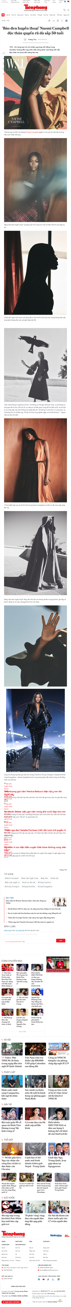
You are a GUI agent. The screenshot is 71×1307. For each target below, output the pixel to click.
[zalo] (54, 1279)
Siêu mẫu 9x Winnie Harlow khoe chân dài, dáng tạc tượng (26, 902)
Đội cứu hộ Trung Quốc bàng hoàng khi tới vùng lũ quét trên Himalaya (44, 1187)
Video (4, 1241)
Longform (5, 1244)
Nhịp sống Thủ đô (34, 1260)
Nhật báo (18, 1241)
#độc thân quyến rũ (12, 882)
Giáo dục (4, 1257)
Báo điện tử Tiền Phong (35, 7)
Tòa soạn (5, 1265)
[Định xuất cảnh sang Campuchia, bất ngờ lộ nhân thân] (12, 1081)
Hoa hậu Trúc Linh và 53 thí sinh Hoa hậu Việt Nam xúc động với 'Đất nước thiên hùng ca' (7, 979)
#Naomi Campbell (11, 878)
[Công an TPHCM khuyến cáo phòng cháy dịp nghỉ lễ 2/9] (58, 1049)
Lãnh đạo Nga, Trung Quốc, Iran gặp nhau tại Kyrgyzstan (57, 1162)
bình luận (62, 21)
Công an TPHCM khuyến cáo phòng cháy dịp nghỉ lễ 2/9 (58, 1060)
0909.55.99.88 (44, 1267)
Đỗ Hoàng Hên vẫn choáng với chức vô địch (7, 1021)
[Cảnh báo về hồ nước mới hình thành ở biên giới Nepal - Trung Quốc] (35, 1149)
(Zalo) (51, 1267)
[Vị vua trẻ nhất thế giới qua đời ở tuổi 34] (26, 1177)
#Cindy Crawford (44, 882)
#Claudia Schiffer (28, 886)
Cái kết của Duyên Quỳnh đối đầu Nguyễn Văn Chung (22, 1022)
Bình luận (4, 69)
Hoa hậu (31, 1257)
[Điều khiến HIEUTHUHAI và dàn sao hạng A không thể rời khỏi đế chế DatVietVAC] (37, 967)
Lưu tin (4, 64)
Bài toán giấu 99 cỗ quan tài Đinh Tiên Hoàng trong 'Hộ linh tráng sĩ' (21, 978)
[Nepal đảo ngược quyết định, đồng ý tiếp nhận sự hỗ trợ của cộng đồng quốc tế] (9, 1177)
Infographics (20, 1244)
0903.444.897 (8, 1278)
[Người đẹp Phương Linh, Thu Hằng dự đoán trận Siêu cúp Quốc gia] (37, 992)
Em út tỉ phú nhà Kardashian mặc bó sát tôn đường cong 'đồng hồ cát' (34, 913)
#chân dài (54, 878)
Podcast (46, 1241)
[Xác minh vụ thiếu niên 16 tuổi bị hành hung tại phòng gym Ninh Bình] (35, 1081)
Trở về (4, 74)
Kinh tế (13, 15)
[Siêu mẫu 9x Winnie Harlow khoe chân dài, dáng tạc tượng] (59, 901)
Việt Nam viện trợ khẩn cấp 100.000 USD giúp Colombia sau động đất (35, 1062)
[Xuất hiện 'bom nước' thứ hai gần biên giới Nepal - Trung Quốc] (62, 1177)
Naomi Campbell (32, 132)
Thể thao (59, 15)
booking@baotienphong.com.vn (49, 1270)
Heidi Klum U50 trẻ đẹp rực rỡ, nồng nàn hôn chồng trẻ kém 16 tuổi (34, 909)
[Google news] (59, 1279)
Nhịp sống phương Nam (50, 1260)
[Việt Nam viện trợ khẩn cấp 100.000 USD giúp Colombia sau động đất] (35, 1049)
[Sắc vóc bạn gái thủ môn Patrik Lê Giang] (22, 992)
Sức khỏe (33, 15)
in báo (58, 21)
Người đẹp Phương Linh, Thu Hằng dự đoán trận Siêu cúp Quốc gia (37, 1001)
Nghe (4, 53)
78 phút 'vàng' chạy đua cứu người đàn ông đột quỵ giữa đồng (35, 1220)
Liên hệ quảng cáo (44, 1265)
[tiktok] (49, 1279)
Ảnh (30, 1241)
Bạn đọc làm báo (12, 1302)
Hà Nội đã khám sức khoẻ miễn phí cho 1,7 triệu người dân (58, 1218)
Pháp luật (52, 15)
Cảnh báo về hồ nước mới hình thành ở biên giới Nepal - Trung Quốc (35, 1162)
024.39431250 (8, 1270)
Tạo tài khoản (19, 930)
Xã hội (8, 15)
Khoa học (18, 1257)
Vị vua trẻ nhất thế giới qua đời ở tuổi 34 (26, 1185)
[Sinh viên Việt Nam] (56, 1236)
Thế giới (39, 15)
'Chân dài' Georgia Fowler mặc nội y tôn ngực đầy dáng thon (31, 918)
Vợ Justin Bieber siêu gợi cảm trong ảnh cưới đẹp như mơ (35, 811)
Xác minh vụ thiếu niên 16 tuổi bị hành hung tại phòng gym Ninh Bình (35, 1094)
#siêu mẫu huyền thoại (29, 878)
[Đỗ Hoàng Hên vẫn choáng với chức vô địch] (7, 1012)
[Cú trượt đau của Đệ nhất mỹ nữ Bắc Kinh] (7, 992)
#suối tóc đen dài (28, 882)
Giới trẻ (46, 15)
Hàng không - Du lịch (8, 1260)
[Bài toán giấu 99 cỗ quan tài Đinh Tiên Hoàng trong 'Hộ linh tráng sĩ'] (22, 967)
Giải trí (6, 21)
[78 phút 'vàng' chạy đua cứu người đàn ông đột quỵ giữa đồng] (35, 1207)
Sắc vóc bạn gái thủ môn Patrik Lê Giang (22, 1000)
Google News (66, 21)
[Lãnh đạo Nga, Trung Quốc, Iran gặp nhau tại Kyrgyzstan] (58, 1149)
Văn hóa (31, 1254)
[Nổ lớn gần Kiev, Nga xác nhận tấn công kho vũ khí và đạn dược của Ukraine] (12, 1149)
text (53, 21)
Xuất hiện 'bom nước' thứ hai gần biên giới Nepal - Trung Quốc (61, 1186)
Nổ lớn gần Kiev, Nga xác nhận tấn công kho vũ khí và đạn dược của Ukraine (11, 1163)
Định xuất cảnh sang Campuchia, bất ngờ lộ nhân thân (10, 1094)
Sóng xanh (20, 15)
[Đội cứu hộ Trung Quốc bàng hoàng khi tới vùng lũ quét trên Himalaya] (44, 1177)
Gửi (61, 940)
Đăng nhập (7, 930)
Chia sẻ (4, 58)
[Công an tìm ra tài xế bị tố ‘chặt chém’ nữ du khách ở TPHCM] (58, 1081)
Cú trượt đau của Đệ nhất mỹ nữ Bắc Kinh (6, 1000)
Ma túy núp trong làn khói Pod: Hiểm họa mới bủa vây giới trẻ (11, 1220)
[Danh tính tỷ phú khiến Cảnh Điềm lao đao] (37, 1012)
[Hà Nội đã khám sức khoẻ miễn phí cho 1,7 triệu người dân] (58, 1207)
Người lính (67, 15)
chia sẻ (49, 21)
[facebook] (65, 1)
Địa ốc (27, 15)
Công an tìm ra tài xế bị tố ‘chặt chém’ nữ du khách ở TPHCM (58, 1094)
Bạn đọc (45, 1257)
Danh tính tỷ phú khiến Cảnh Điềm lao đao (37, 1021)
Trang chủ (3, 14)
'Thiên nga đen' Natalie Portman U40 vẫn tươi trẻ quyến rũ (35, 830)
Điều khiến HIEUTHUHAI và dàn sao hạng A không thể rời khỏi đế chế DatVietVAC (37, 979)
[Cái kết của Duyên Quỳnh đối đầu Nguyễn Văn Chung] (22, 1012)
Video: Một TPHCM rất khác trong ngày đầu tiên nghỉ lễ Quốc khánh (12, 1062)
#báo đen (44, 878)
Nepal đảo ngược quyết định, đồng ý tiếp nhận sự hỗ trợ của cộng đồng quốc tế (9, 1187)
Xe (16, 1254)
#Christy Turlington (12, 886)
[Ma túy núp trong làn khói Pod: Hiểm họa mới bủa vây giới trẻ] (12, 1207)
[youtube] (68, 1)
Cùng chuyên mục (12, 960)
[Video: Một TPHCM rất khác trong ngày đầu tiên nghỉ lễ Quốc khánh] (12, 1049)
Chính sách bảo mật (18, 1286)
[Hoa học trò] (67, 1236)
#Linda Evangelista (45, 886)
